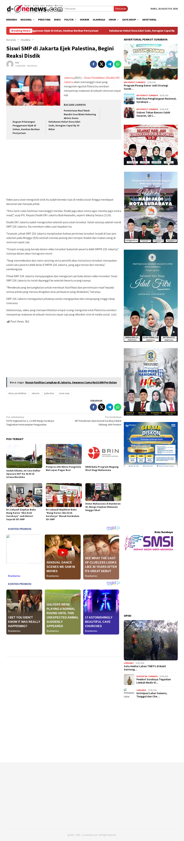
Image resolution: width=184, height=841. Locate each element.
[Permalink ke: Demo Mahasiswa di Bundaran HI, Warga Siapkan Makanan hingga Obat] (103, 492)
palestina (49, 393)
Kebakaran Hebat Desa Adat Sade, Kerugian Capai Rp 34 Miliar (114, 30)
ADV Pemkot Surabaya (134, 82)
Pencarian (121, 8)
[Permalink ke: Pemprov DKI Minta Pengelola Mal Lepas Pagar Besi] (64, 454)
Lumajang (129, 663)
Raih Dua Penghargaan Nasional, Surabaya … (156, 100)
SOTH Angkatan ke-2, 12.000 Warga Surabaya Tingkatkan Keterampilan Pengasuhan (30, 420)
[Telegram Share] (109, 64)
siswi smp (64, 393)
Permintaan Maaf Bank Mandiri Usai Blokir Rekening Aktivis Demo (80, 114)
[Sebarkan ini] (93, 64)
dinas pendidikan (17, 393)
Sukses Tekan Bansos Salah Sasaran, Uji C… (153, 114)
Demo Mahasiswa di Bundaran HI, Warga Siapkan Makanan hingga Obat (103, 507)
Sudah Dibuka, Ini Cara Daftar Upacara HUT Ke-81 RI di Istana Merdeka (23, 474)
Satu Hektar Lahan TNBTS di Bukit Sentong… (145, 668)
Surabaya (153, 676)
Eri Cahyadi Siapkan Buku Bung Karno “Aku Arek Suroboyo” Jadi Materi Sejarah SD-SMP (21, 514)
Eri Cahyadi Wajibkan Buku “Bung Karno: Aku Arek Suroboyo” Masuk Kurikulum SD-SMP (62, 514)
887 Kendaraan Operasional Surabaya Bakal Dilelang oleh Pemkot (98, 420)
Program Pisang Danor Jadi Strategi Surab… (146, 87)
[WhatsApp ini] (117, 64)
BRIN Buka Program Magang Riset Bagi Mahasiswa (102, 468)
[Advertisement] (63, 169)
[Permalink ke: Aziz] (9, 63)
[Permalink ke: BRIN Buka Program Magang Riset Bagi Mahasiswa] (103, 454)
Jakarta (68, 77)
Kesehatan (141, 676)
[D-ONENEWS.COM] (34, 8)
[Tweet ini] (101, 64)
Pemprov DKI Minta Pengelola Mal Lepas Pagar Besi (63, 468)
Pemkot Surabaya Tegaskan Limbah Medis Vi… (153, 681)
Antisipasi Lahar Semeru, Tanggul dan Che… (151, 695)
